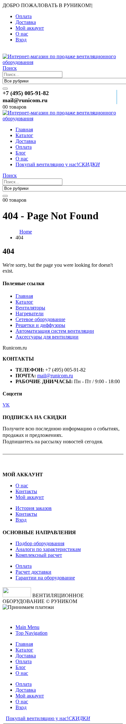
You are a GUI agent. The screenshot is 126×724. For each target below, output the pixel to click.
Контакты (26, 491)
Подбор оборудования (40, 543)
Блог (21, 153)
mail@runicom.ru (55, 375)
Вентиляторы (30, 307)
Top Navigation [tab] (31, 633)
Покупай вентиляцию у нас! (58, 164)
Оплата (24, 16)
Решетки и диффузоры (40, 325)
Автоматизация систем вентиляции (55, 331)
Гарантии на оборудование (45, 577)
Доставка (26, 22)
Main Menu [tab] (27, 627)
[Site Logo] (63, 62)
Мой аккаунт (30, 28)
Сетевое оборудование (40, 319)
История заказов (34, 508)
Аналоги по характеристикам (48, 549)
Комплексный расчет (39, 555)
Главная (24, 129)
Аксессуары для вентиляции (47, 337)
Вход (21, 39)
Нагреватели (30, 313)
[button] (6, 50)
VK (6, 404)
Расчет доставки (33, 572)
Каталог (24, 135)
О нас (22, 34)
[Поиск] (5, 89)
